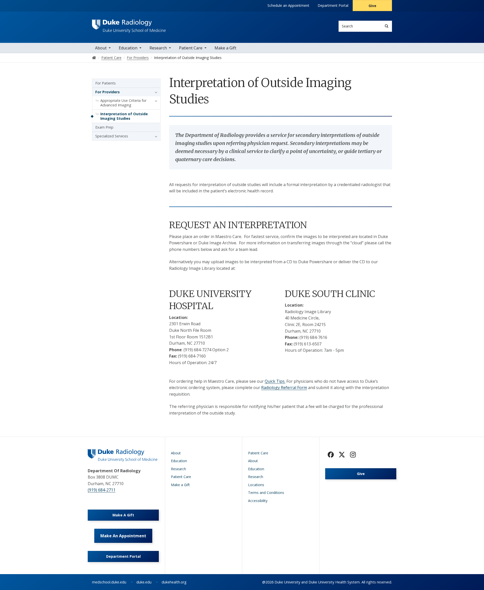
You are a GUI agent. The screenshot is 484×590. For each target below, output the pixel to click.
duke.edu (144, 582)
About (101, 48)
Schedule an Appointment (288, 5)
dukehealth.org (174, 582)
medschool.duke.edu (109, 582)
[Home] (129, 24)
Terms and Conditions (266, 492)
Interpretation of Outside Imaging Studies (124, 116)
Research (158, 48)
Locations (256, 484)
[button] (154, 92)
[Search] (386, 26)
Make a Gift (225, 48)
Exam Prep (104, 127)
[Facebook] (330, 454)
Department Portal (333, 5)
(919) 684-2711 (101, 490)
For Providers (107, 92)
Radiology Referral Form (284, 387)
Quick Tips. (275, 381)
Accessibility (257, 500)
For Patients (105, 83)
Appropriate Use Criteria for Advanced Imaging (123, 102)
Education (128, 48)
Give (372, 5)
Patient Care (190, 48)
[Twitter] (341, 454)
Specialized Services (111, 136)
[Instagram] (352, 454)
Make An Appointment (123, 536)
